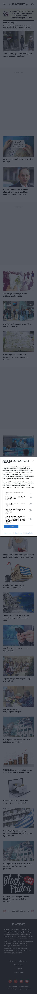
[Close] (33, 461)
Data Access (18, 533)
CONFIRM (11, 526)
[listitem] (18, 493)
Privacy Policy (29, 533)
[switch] (30, 497)
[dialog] (18, 497)
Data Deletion (8, 533)
